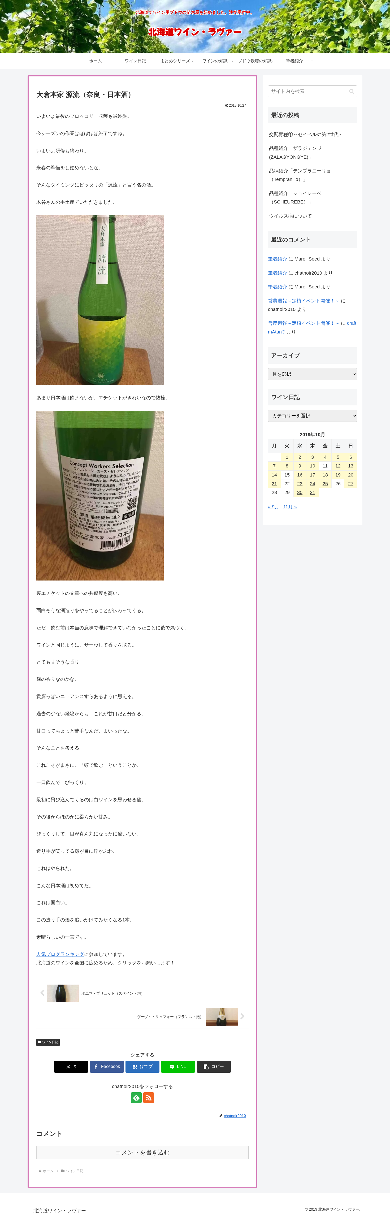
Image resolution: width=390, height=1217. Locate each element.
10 (312, 466)
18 (325, 475)
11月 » (290, 506)
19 (338, 475)
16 (299, 475)
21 (274, 483)
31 (312, 492)
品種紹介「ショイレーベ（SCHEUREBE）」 (295, 198)
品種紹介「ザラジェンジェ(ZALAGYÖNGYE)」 (297, 152)
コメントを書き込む (142, 1152)
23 (299, 483)
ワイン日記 (50, 1042)
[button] (214, 1067)
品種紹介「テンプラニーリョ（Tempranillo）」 (300, 175)
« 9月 (273, 506)
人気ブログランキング (60, 954)
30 (299, 492)
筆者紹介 (277, 259)
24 (312, 483)
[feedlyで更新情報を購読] (136, 1097)
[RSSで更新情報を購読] (148, 1097)
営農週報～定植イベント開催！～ (304, 301)
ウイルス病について (290, 216)
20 (350, 475)
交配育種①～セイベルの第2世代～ (306, 134)
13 (350, 466)
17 (312, 475)
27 (350, 483)
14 (274, 475)
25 (325, 483)
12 (338, 466)
